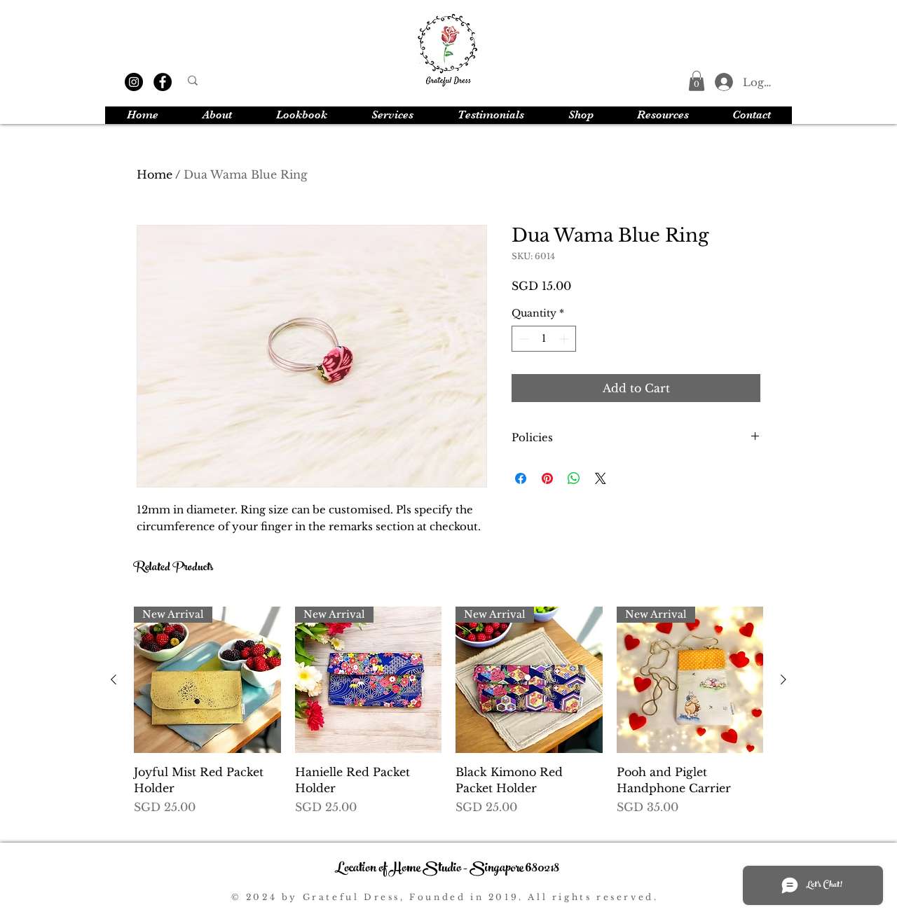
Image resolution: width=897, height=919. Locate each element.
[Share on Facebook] (520, 478)
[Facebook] (162, 82)
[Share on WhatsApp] (574, 478)
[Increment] (565, 338)
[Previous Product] (113, 679)
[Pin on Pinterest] (547, 478)
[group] (448, 719)
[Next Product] (783, 679)
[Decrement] (522, 338)
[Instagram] (134, 82)
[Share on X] (600, 478)
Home (154, 174)
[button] (696, 81)
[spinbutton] (543, 338)
